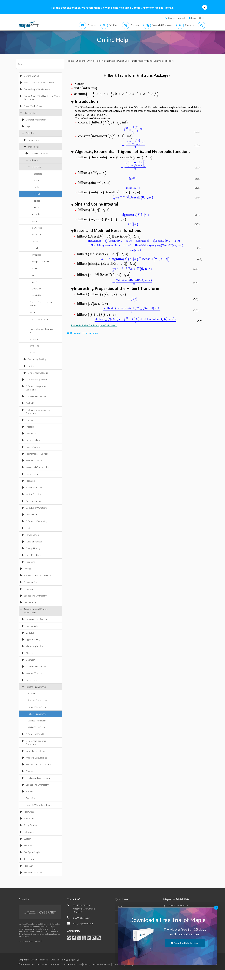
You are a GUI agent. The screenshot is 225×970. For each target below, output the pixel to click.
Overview (36, 288)
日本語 (65, 959)
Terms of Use (76, 964)
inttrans (34, 160)
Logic (28, 528)
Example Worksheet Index (39, 805)
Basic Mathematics (35, 501)
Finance (29, 419)
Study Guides (30, 825)
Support (80, 60)
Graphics (28, 588)
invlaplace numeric (41, 261)
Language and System (36, 619)
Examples (36, 166)
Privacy (86, 964)
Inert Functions (33, 555)
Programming (30, 582)
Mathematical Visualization (39, 764)
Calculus (30, 133)
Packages (30, 480)
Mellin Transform (36, 727)
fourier (37, 180)
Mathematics (30, 112)
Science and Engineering (35, 595)
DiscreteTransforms (40, 153)
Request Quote (198, 18)
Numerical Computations (38, 467)
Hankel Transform (37, 707)
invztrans (34, 345)
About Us (24, 899)
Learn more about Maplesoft (30, 941)
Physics (27, 568)
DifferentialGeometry (36, 521)
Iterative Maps (33, 440)
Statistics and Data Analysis (37, 575)
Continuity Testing (37, 359)
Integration (33, 139)
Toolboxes (29, 859)
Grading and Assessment (38, 777)
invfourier (35, 339)
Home (70, 60)
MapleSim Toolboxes (34, 872)
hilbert (37, 194)
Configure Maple (32, 852)
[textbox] (79, 83)
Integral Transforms (36, 686)
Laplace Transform (37, 720)
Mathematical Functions (38, 453)
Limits (31, 366)
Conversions (32, 514)
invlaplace (36, 254)
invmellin (36, 268)
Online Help (93, 60)
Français (44, 959)
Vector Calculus (33, 494)
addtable (38, 173)
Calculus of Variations (36, 507)
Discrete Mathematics (37, 396)
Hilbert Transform (37, 713)
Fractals (30, 426)
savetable (36, 295)
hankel (37, 187)
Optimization (32, 474)
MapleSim (28, 865)
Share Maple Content (34, 106)
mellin (36, 207)
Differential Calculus (38, 372)
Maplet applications (35, 646)
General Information (36, 119)
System (27, 838)
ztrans (33, 352)
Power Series (32, 534)
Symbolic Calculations (36, 750)
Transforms (34, 146)
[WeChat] (99, 938)
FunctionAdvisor (34, 541)
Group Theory (33, 548)
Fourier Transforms (37, 700)
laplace (37, 200)
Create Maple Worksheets (37, 89)
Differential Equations (36, 379)
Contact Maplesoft (176, 18)
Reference (29, 832)
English (34, 959)
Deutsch (55, 959)
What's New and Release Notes (39, 82)
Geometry (31, 433)
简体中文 (75, 959)
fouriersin (37, 234)
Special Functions (34, 487)
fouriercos (37, 227)
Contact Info (74, 899)
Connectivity (30, 602)
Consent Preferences (101, 964)
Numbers (30, 561)
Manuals (28, 845)
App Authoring (33, 639)
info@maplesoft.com (83, 923)
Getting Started (31, 75)
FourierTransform (39, 318)
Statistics (30, 791)
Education (29, 818)
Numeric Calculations (36, 757)
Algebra (29, 126)
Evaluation (31, 403)
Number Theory (34, 460)
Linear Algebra (33, 447)
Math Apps (29, 811)
